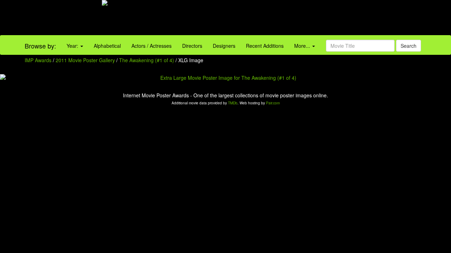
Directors (192, 45)
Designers (224, 45)
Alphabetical (107, 45)
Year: (73, 45)
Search (408, 45)
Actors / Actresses (151, 45)
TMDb (232, 102)
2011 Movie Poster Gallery (85, 60)
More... (302, 45)
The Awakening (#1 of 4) (146, 60)
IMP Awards (38, 60)
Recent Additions (265, 45)
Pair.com (273, 102)
